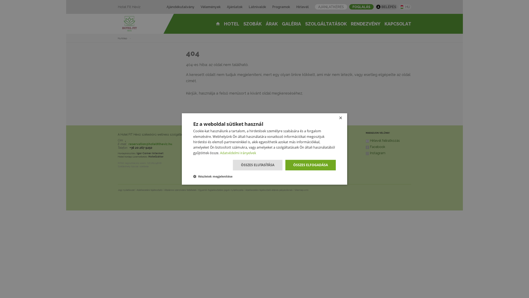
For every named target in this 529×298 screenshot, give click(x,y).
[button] (212, 177)
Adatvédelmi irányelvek (238, 153)
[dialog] (264, 149)
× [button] (340, 118)
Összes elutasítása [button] (257, 165)
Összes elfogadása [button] (310, 165)
